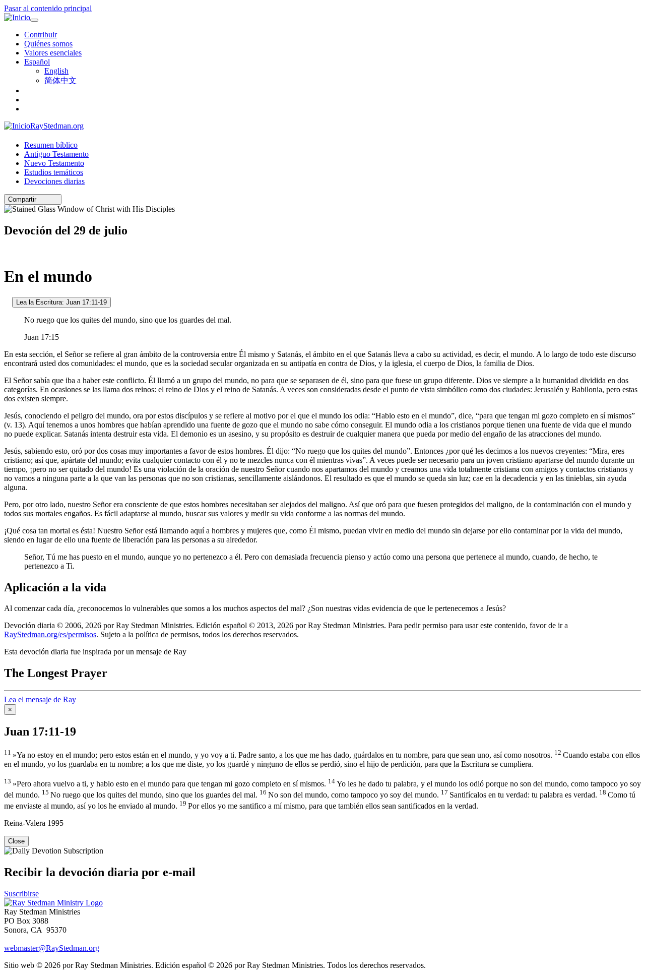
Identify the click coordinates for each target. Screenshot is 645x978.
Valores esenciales (53, 52)
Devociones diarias (54, 181)
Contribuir (40, 34)
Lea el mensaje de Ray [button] (40, 699)
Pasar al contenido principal (48, 8)
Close (16, 841)
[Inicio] (17, 17)
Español (37, 61)
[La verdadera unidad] (7, 301)
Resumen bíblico (51, 145)
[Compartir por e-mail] (40, 199)
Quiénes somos (48, 43)
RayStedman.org (57, 125)
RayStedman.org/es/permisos (50, 634)
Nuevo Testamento (54, 163)
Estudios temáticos (53, 172)
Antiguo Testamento (56, 154)
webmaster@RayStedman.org (51, 948)
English (56, 71)
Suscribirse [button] (21, 893)
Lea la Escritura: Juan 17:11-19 (61, 302)
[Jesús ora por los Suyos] (7, 252)
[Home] (53, 902)
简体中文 (60, 80)
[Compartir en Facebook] (54, 199)
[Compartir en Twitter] (47, 199)
